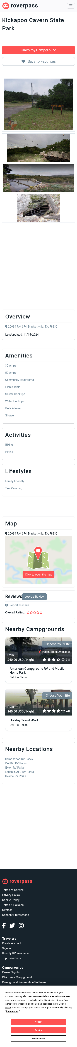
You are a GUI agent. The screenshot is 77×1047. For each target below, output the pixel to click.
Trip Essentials (11, 958)
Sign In (6, 948)
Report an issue (19, 605)
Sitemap (7, 910)
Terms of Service (13, 890)
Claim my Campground (38, 50)
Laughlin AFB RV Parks (19, 772)
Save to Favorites (41, 61)
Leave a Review (34, 596)
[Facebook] (5, 926)
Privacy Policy (11, 895)
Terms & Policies (13, 905)
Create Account (11, 943)
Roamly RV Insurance (15, 953)
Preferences (38, 1038)
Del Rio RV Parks (16, 763)
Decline (38, 1030)
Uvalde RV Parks (15, 776)
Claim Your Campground (17, 977)
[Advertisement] (38, 267)
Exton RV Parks (15, 767)
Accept (38, 1022)
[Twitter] (14, 926)
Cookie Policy (11, 900)
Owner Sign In (11, 972)
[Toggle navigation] (71, 6)
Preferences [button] (12, 1011)
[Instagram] (21, 926)
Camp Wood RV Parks (19, 759)
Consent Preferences (15, 915)
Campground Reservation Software (24, 982)
